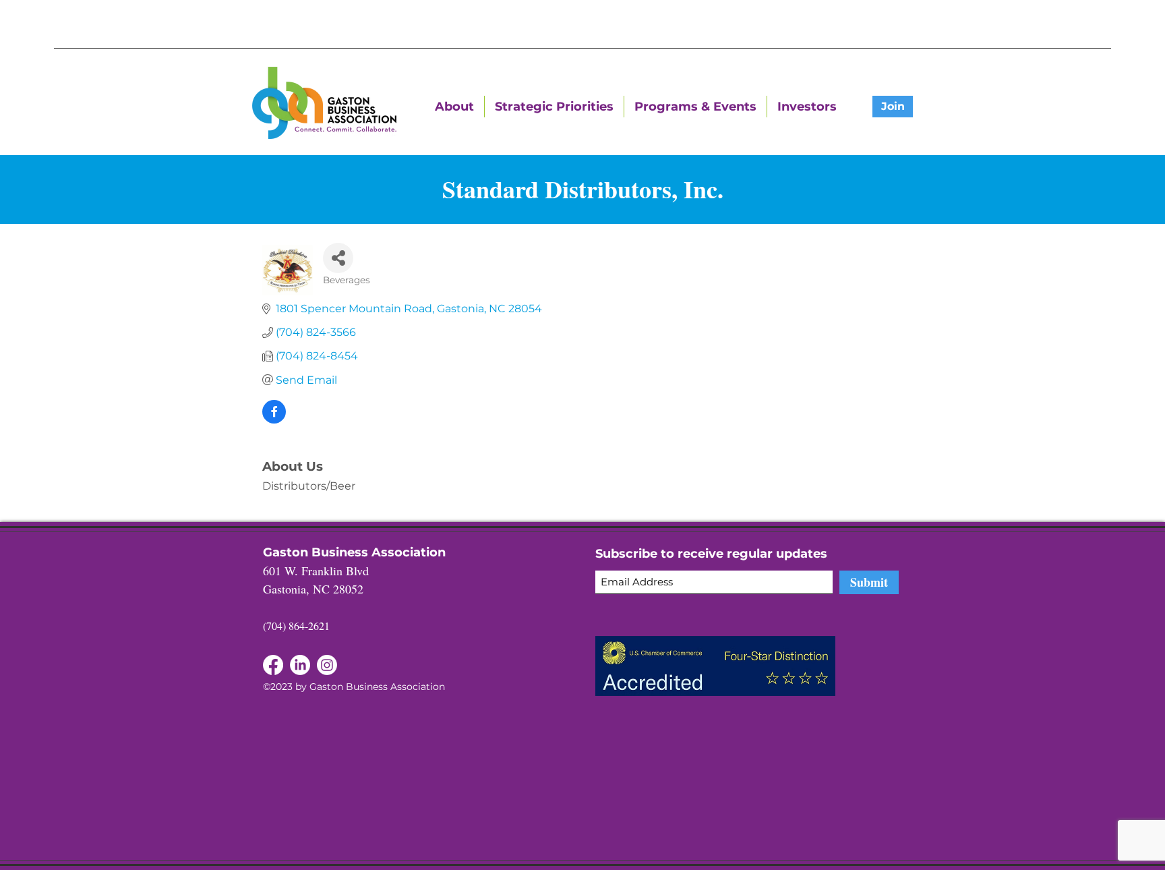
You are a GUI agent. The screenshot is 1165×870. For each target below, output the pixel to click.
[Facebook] (300, 665)
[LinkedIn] (273, 665)
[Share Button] (338, 258)
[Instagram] (327, 665)
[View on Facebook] (274, 419)
